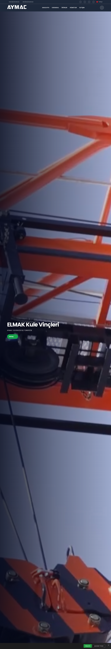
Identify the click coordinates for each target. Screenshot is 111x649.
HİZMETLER (73, 7)
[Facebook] (80, 2)
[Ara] (102, 8)
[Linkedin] (93, 2)
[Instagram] (84, 2)
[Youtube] (89, 2)
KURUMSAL (55, 7)
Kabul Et (87, 646)
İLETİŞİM (81, 7)
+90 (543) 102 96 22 (27, 2)
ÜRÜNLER (64, 7)
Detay (11, 337)
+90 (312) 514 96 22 (14, 2)
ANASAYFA (45, 7)
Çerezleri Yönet (98, 646)
